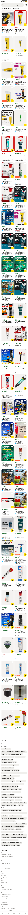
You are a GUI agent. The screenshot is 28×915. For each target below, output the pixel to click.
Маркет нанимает (4, 904)
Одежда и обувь (4, 877)
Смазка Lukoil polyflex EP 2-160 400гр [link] (20, 704)
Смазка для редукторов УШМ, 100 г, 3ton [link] (7, 182)
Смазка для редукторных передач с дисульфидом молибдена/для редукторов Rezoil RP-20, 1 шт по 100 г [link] (7, 322)
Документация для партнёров (7, 856)
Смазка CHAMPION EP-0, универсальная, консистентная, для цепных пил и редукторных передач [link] (7, 130)
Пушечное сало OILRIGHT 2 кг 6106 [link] (7, 704)
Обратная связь (4, 902)
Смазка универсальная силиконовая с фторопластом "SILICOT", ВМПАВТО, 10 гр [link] (7, 299)
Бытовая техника (4, 871)
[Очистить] (22, 5)
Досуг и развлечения (5, 868)
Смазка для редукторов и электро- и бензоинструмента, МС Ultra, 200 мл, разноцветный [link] (20, 322)
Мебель (2, 870)
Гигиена (2, 873)
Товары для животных (5, 892)
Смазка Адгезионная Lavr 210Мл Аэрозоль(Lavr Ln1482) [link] (7, 609)
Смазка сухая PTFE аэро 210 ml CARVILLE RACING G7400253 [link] (20, 632)
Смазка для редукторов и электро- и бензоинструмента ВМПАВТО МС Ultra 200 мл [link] (20, 536)
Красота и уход (4, 882)
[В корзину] (12, 24)
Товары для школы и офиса (6, 889)
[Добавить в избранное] (12, 12)
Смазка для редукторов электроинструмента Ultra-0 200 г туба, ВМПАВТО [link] (20, 206)
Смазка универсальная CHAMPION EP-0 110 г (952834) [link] (19, 55)
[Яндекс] (10, 910)
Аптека (2, 880)
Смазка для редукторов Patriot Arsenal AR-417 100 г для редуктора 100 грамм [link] (20, 394)
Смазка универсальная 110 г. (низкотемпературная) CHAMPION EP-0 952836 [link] (7, 82)
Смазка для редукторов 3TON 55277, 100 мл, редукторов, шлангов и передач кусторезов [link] (20, 465)
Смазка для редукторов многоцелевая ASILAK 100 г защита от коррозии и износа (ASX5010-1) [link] (20, 368)
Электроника (4, 875)
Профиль (25, 913)
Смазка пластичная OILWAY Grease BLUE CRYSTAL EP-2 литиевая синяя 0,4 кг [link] (20, 680)
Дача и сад (3, 885)
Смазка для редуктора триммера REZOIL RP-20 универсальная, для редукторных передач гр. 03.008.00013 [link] (20, 106)
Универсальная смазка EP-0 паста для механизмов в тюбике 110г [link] (20, 229)
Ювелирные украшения (6, 898)
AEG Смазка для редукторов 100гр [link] (18, 442)
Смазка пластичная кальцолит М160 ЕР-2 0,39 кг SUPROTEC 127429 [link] (20, 182)
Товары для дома (4, 878)
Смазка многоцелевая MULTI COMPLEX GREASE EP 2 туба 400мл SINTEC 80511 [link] (20, 560)
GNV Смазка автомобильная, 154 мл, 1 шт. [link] (7, 489)
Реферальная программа (6, 863)
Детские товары (4, 896)
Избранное (14, 913)
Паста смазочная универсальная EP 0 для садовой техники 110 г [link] (20, 82)
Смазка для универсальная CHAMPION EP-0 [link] (7, 106)
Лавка (8, 913)
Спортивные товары (5, 891)
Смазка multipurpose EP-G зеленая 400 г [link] (20, 130)
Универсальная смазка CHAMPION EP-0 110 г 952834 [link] (19, 30)
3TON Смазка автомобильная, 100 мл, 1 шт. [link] (7, 345)
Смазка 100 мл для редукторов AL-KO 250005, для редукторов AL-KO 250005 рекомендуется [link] (7, 394)
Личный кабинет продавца (6, 852)
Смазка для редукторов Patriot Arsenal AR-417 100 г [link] (7, 276)
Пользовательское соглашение (7, 900)
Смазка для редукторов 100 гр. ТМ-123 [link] (20, 609)
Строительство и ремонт (6, 894)
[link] (6, 749)
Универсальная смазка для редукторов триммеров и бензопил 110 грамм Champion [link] (7, 30)
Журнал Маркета (4, 906)
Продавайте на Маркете (6, 854)
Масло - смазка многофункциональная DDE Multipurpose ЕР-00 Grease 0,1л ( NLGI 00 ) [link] (20, 729)
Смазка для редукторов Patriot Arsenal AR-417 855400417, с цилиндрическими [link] (7, 155)
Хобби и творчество (5, 884)
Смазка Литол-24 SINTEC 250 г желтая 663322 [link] (20, 657)
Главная (3, 913)
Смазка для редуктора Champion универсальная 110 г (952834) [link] (7, 55)
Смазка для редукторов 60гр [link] (7, 656)
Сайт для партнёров (5, 858)
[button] (26, 5)
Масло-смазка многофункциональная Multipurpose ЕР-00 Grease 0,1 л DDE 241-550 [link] (7, 585)
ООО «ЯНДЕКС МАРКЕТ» (9, 908)
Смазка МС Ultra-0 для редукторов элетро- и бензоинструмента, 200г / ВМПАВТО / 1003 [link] (7, 536)
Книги (2, 887)
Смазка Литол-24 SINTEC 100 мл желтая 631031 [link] (20, 585)
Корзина (19, 913)
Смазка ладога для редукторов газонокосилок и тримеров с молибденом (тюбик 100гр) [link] (7, 560)
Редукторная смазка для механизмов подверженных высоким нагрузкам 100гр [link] (7, 729)
